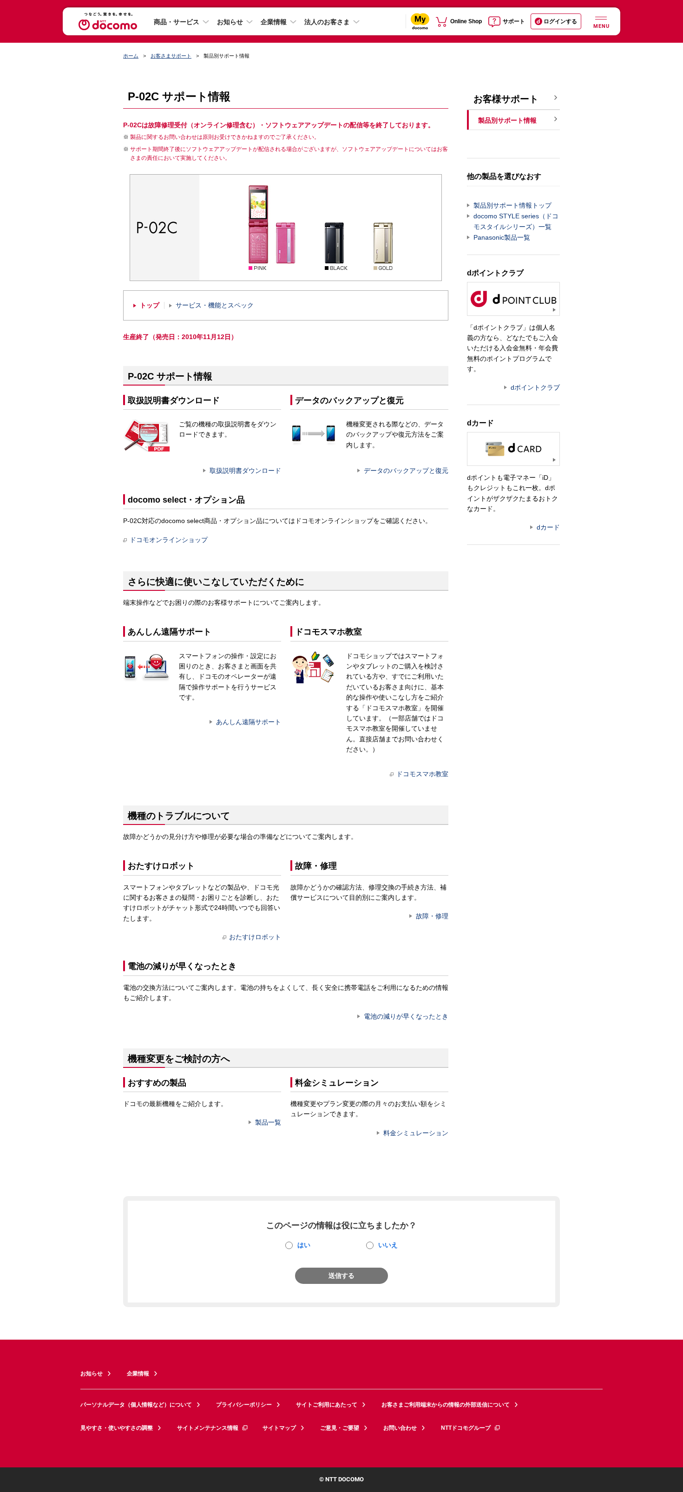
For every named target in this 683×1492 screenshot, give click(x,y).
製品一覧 (268, 1122)
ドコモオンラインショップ (169, 539)
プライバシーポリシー (244, 1404)
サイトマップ (279, 1428)
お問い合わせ (400, 1428)
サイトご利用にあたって (326, 1404)
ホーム (130, 56)
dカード (548, 527)
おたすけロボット (255, 937)
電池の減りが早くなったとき (406, 1016)
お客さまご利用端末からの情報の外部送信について (445, 1404)
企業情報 (274, 22)
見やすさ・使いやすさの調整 (116, 1428)
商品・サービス (176, 22)
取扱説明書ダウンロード (245, 470)
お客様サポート (506, 99)
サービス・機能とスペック (215, 305)
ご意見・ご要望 (339, 1428)
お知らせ (230, 22)
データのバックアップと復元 (406, 470)
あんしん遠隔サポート (248, 722)
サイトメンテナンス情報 (207, 1428)
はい (303, 1245)
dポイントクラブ (535, 387)
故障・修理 (432, 916)
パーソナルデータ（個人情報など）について (136, 1404)
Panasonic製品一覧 (501, 237)
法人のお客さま (327, 22)
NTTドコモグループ (466, 1428)
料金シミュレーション (415, 1133)
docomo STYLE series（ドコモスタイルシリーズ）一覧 (515, 221)
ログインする (560, 21)
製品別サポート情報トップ (512, 205)
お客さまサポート (171, 56)
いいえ (388, 1245)
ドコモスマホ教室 (422, 774)
